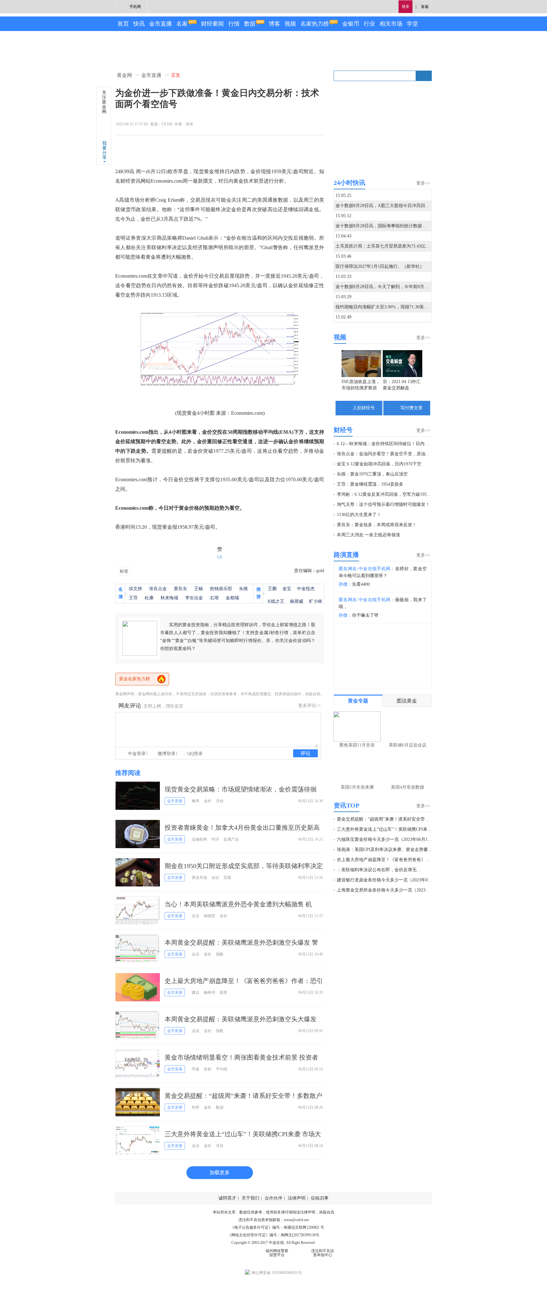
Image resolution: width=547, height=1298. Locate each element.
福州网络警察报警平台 (277, 1253)
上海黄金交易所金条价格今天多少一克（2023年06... (387, 890)
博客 (274, 24)
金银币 (350, 24)
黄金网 (124, 75)
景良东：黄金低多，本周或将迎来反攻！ (377, 524)
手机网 (135, 6)
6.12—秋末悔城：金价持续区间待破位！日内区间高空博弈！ (396, 443)
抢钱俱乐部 (221, 588)
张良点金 (158, 588)
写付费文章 (411, 408)
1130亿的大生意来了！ (359, 514)
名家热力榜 (314, 24)
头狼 (243, 588)
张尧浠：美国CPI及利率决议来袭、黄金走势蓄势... (386, 849)
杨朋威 (296, 601)
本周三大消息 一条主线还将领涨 (368, 534)
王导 (133, 597)
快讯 (139, 24)
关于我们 (250, 1198)
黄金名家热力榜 (134, 679)
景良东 (180, 588)
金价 (207, 801)
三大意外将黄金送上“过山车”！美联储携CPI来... (384, 829)
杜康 (149, 597)
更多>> (423, 183)
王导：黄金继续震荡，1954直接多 (370, 484)
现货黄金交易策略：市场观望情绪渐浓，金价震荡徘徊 (241, 789)
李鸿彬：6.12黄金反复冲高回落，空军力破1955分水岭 (389, 494)
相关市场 (391, 24)
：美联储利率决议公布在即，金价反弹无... (378, 869)
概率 (195, 801)
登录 (405, 6)
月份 (219, 801)
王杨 (198, 588)
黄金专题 (358, 700)
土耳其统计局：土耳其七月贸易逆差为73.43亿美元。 (387, 246)
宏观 (227, 877)
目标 (207, 1069)
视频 (290, 24)
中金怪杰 (306, 588)
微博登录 (166, 753)
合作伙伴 (273, 1198)
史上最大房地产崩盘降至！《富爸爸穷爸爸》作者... (387, 859)
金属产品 (231, 839)
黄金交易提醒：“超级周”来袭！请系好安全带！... (385, 819)
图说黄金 (407, 700)
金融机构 (199, 839)
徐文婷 (135, 588)
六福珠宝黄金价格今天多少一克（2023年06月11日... (387, 839)
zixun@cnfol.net (296, 1220)
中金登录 (137, 753)
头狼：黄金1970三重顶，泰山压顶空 (372, 474)
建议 (195, 992)
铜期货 (209, 916)
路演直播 (346, 554)
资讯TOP (346, 805)
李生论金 (194, 597)
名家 (182, 24)
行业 (369, 24)
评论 (305, 753)
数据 (249, 24)
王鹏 (272, 588)
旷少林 (315, 601)
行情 (234, 24)
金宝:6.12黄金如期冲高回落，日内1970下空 (379, 464)
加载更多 (220, 1172)
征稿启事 (320, 1198)
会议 (215, 877)
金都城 (232, 597)
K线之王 (276, 601)
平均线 (221, 1069)
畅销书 (209, 992)
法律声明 (296, 1198)
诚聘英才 (227, 1198)
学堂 (412, 24)
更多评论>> (309, 705)
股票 (223, 992)
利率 (195, 1107)
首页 (123, 24)
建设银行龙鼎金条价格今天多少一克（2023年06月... (387, 880)
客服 (425, 6)
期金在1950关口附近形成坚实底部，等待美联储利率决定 (244, 865)
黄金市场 (199, 877)
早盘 (195, 1069)
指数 (219, 954)
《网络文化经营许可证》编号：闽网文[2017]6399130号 (273, 1235)
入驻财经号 (364, 408)
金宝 (286, 588)
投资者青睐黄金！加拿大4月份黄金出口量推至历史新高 (242, 827)
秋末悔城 (169, 597)
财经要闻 (212, 24)
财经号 (343, 429)
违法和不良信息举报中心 (322, 1253)
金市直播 (160, 24)
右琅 (214, 597)
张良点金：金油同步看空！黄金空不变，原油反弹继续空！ (394, 453)
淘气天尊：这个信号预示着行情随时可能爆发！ (383, 504)
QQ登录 (195, 753)
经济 (215, 839)
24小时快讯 (349, 182)
